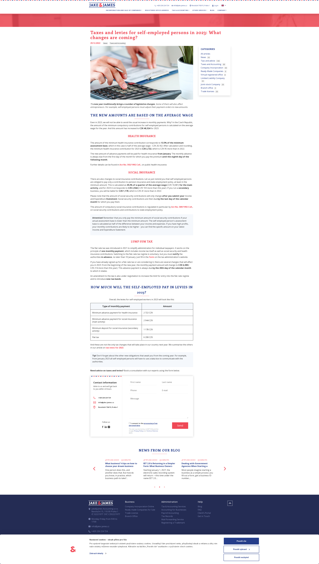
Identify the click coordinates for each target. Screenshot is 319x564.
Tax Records (167, 516)
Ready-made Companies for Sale (140, 509)
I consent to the (143, 424)
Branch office (208, 88)
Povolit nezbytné (241, 557)
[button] (94, 468)
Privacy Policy (138, 431)
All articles (205, 53)
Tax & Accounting (180, 10)
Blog (212, 10)
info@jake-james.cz (180, 5)
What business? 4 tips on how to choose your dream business (121, 465)
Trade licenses (209, 91)
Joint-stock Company (212, 84)
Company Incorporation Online (139, 506)
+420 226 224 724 (163, 5)
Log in (216, 5)
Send (180, 425)
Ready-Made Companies (213, 71)
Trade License (131, 513)
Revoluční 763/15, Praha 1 (201, 5)
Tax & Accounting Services (173, 506)
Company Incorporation (214, 67)
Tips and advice (210, 60)
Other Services (199, 10)
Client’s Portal (204, 513)
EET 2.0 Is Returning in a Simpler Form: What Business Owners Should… (159, 466)
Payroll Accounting (170, 513)
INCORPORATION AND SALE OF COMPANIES (123, 10)
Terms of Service (152, 431)
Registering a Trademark (173, 522)
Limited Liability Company (213, 79)
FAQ (199, 509)
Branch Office (131, 516)
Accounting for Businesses (173, 509)
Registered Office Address (157, 10)
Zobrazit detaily (96, 553)
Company (221, 10)
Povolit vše (241, 541)
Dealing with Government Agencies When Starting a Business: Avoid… (195, 466)
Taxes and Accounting (213, 64)
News (205, 57)
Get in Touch (204, 516)
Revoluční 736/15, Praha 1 (108, 407)
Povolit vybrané (240, 549)
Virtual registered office (213, 74)
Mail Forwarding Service (172, 519)
